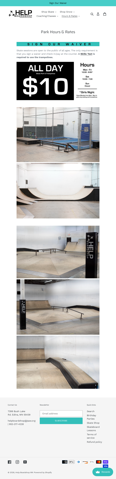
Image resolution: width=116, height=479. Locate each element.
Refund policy (94, 442)
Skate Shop (93, 423)
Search (90, 411)
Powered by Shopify (43, 472)
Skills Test (86, 54)
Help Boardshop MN (24, 472)
